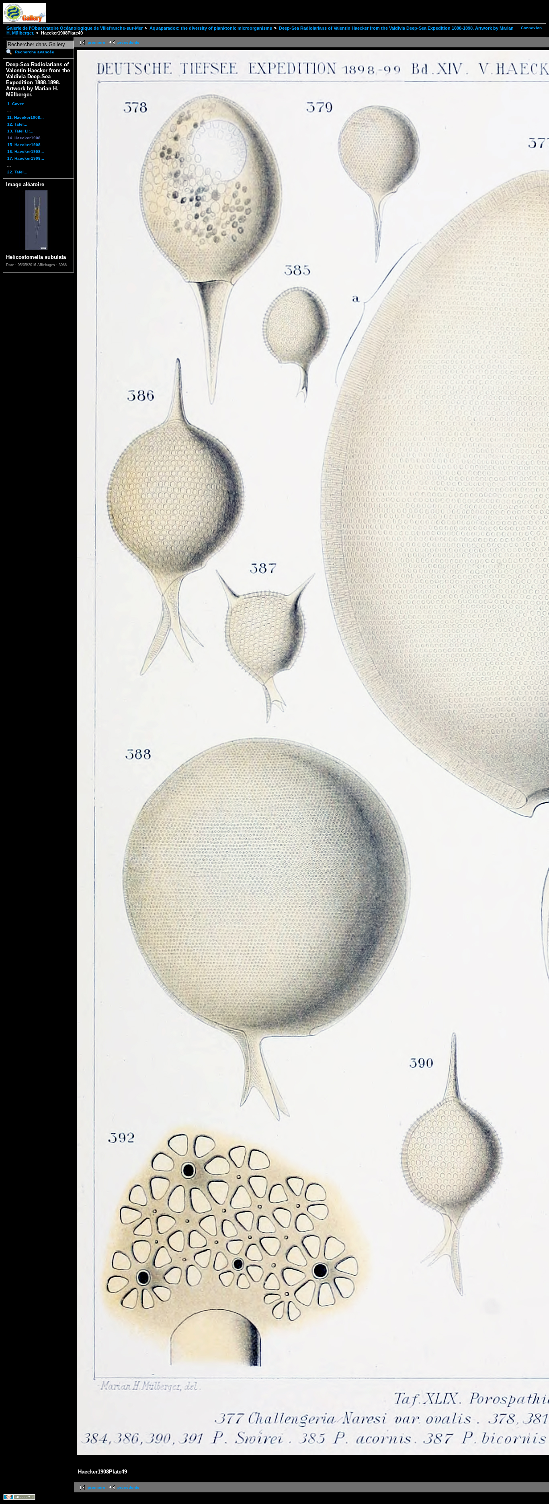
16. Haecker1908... (25, 151)
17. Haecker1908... (25, 158)
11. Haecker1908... (25, 117)
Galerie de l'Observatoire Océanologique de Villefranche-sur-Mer (74, 28)
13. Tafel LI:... (20, 131)
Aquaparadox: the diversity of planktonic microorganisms (211, 28)
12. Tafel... (17, 124)
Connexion (531, 28)
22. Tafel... (17, 172)
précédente (128, 42)
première (96, 42)
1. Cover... (17, 104)
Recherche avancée (34, 52)
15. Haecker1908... (25, 144)
